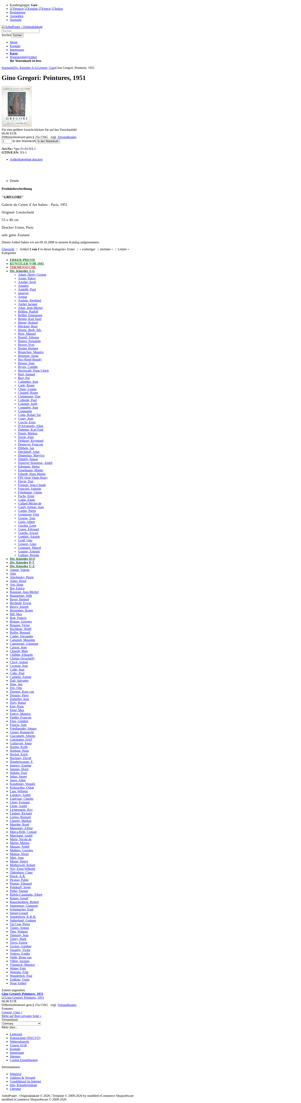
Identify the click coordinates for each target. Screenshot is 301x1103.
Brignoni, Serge (28, 356)
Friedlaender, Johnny (23, 728)
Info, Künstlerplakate (23, 1085)
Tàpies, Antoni (19, 928)
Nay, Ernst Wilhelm (22, 869)
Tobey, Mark (18, 939)
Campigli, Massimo (22, 640)
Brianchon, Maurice (31, 352)
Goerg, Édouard (28, 529)
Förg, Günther (19, 721)
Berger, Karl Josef (29, 319)
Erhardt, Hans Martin (31, 474)
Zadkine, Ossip (19, 979)
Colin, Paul (17, 673)
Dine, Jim (16, 684)
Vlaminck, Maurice (22, 964)
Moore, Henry (19, 861)
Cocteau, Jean (19, 666)
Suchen (17, 35)
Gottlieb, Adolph (29, 536)
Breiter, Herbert (28, 348)
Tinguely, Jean (19, 935)
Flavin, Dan (25, 481)
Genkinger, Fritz (28, 514)
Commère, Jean (28, 407)
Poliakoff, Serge (20, 887)
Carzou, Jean (18, 647)
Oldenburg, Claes (21, 872)
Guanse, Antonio (29, 551)
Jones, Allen (18, 780)
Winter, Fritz (18, 968)
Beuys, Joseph (19, 606)
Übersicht (8, 249)
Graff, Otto (25, 540)
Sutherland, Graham (23, 920)
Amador (23, 285)
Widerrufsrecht (19, 1041)
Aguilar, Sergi (27, 282)
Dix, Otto (16, 688)
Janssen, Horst (19, 769)
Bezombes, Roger (21, 610)
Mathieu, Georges (21, 850)
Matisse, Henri (19, 854)
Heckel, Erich (19, 754)
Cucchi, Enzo (27, 422)
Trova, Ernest (18, 942)
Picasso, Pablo (19, 880)
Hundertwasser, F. (21, 761)
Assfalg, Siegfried (29, 300)
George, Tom (26, 518)
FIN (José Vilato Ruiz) (32, 477)
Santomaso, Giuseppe (24, 905)
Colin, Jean (17, 669)
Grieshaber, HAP (21, 739)
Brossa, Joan (26, 363)
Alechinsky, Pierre (22, 577)
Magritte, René (19, 824)
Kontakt (15, 46)
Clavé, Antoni (19, 662)
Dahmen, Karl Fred (30, 429)
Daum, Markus (27, 433)
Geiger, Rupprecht (22, 732)
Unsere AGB (18, 1045)
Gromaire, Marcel (29, 547)
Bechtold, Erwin (20, 603)
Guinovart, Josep (21, 743)
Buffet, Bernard (20, 632)
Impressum (17, 49)
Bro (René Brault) (29, 359)
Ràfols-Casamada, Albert (26, 894)
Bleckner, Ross (27, 326)
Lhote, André (18, 806)
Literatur (15, 1088)
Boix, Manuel (27, 333)
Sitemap (15, 1056)
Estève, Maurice (20, 714)
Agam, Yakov (27, 278)
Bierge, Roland (28, 322)
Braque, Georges (21, 621)
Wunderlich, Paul (21, 976)
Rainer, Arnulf (19, 898)
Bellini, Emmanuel (30, 315)
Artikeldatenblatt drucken (26, 159)
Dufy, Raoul (18, 702)
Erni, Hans (17, 706)
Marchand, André (21, 835)
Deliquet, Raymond (30, 440)
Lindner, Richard (21, 813)
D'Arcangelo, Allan (30, 426)
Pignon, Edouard (21, 883)
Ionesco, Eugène (20, 765)
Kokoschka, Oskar (22, 787)
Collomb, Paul (27, 400)
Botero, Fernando (29, 341)
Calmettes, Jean (28, 381)
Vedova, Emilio (20, 953)
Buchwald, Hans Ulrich (33, 370)
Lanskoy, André (20, 795)
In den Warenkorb (47, 141)
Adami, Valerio (19, 570)
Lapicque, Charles (21, 798)
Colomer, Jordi (27, 404)
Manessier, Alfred (21, 828)
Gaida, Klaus (26, 499)
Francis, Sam (18, 725)
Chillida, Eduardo (21, 654)
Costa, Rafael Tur (29, 415)
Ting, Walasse (19, 931)
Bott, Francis (18, 618)
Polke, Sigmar (19, 891)
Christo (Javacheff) (22, 658)
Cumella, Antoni (20, 677)
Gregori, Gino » (12, 1012)
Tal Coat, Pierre (20, 924)
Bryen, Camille (28, 367)
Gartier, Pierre (27, 511)
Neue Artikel (18, 983)
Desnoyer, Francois (30, 444)
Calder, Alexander (21, 636)
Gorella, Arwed (28, 533)
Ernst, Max (17, 710)
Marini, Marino (19, 843)
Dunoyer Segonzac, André (35, 463)
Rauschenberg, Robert (24, 902)
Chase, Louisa (27, 389)
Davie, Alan (26, 437)
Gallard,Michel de (29, 503)
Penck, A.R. (18, 876)
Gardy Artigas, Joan (31, 507)
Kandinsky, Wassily (22, 784)
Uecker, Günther (20, 946)
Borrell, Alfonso (28, 337)
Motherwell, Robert (22, 865)
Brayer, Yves (26, 344)
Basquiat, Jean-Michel (24, 592)
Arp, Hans (16, 584)
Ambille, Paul (27, 289)
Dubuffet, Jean (19, 699)
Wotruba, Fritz (19, 972)
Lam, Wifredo (19, 791)
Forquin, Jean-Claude (32, 485)
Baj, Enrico (17, 588)
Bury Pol (24, 378)
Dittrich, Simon (28, 459)
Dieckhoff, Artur (29, 452)
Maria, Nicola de (21, 839)
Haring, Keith (19, 747)
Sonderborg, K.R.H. (23, 916)
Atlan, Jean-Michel (30, 308)
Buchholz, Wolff (20, 629)
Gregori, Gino (27, 544)
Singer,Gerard (19, 913)
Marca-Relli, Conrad (23, 832)
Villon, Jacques (19, 961)
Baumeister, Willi (21, 595)
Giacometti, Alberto (22, 736)
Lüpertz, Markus (20, 821)
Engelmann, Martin (30, 470)
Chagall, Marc (19, 651)
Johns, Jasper (18, 776)
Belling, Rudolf (28, 311)
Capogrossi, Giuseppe (24, 643)
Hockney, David (20, 758)
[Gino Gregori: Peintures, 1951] (17, 126)
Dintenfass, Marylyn (31, 455)
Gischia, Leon (27, 525)
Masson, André (19, 846)
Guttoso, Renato (28, 555)
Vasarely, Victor (20, 950)
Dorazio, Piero (19, 695)
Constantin (25, 411)
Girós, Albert (26, 522)
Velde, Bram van (21, 957)
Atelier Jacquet (27, 304)
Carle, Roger (26, 385)
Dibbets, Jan (26, 448)
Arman (22, 297)
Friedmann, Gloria (30, 492)
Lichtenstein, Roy (21, 809)
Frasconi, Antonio (29, 488)
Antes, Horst (18, 581)
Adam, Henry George (32, 274)
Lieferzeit (16, 1034)
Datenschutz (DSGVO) (25, 1038)
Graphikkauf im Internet (25, 1081)
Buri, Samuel (26, 374)
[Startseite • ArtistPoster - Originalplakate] (22, 26)
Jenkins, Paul (18, 773)
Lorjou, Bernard (20, 817)
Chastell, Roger (28, 392)
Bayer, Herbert (19, 599)
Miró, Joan (17, 857)
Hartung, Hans (19, 750)
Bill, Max (16, 614)
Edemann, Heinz (29, 466)
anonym (23, 293)
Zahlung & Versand (22, 1077)
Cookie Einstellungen (24, 1060)
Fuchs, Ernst (26, 496)
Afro (13, 573)
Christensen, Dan (29, 396)
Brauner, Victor (20, 625)
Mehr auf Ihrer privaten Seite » (21, 1016)
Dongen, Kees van (22, 691)
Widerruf (15, 1074)
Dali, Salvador (19, 680)
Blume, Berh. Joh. (30, 330)
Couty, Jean (25, 418)
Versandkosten (67, 137)
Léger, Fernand (19, 802)
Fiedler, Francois (20, 717)
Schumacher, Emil (21, 909)
